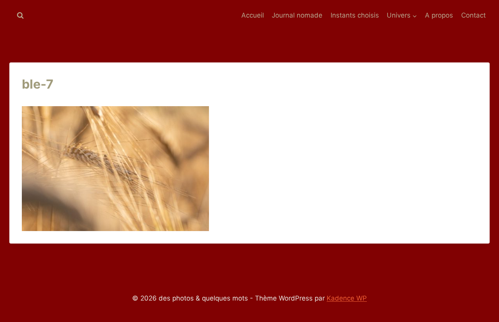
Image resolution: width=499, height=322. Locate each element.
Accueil (252, 15)
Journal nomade (297, 15)
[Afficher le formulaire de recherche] (20, 16)
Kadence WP (347, 298)
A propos (439, 15)
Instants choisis (355, 15)
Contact (473, 15)
